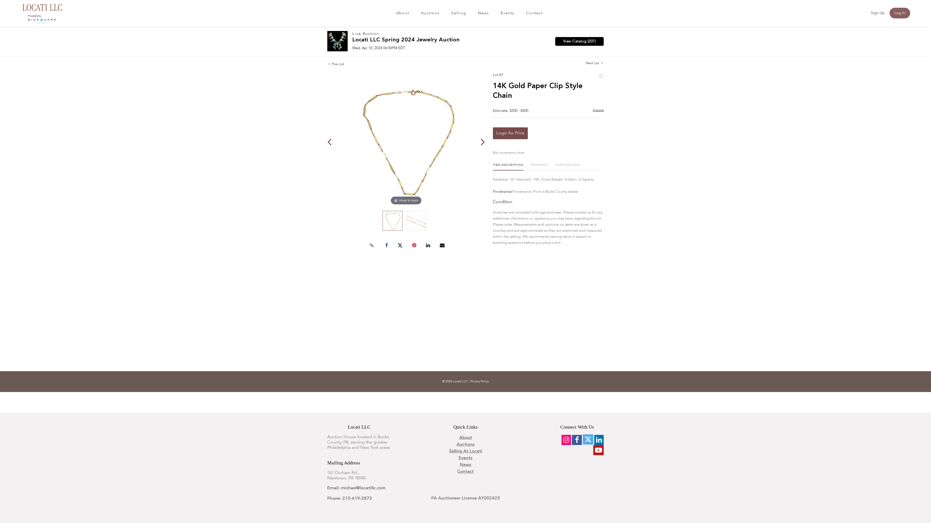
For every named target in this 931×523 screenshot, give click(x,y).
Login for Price (510, 133)
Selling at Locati (465, 451)
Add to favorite (601, 76)
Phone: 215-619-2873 (349, 498)
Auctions (430, 13)
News (483, 13)
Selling (458, 13)
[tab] (508, 166)
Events (507, 13)
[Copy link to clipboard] (372, 245)
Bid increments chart (509, 152)
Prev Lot (337, 64)
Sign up (878, 13)
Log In (899, 13)
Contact (534, 13)
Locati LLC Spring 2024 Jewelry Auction (406, 40)
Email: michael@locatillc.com (356, 488)
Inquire (598, 110)
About (402, 13)
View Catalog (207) (579, 41)
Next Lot (593, 63)
